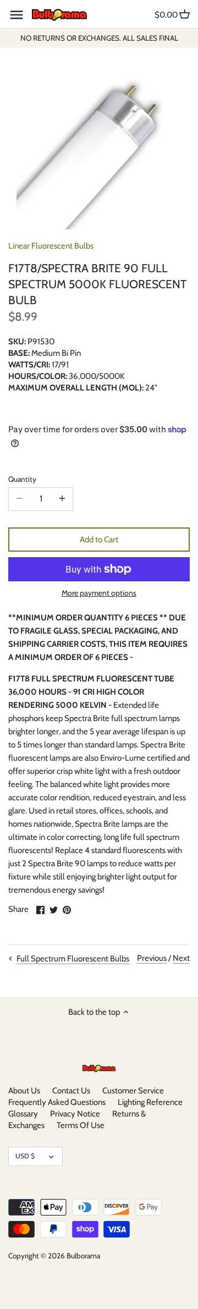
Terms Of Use (81, 1125)
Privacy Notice (75, 1114)
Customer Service (133, 1091)
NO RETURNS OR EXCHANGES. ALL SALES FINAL (99, 38)
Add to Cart (99, 539)
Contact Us (71, 1091)
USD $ (25, 1156)
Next (181, 958)
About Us (24, 1091)
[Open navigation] (16, 15)
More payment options (99, 593)
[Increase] (62, 499)
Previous (152, 958)
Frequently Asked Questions (57, 1102)
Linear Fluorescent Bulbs (51, 246)
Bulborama (83, 1255)
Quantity (22, 479)
